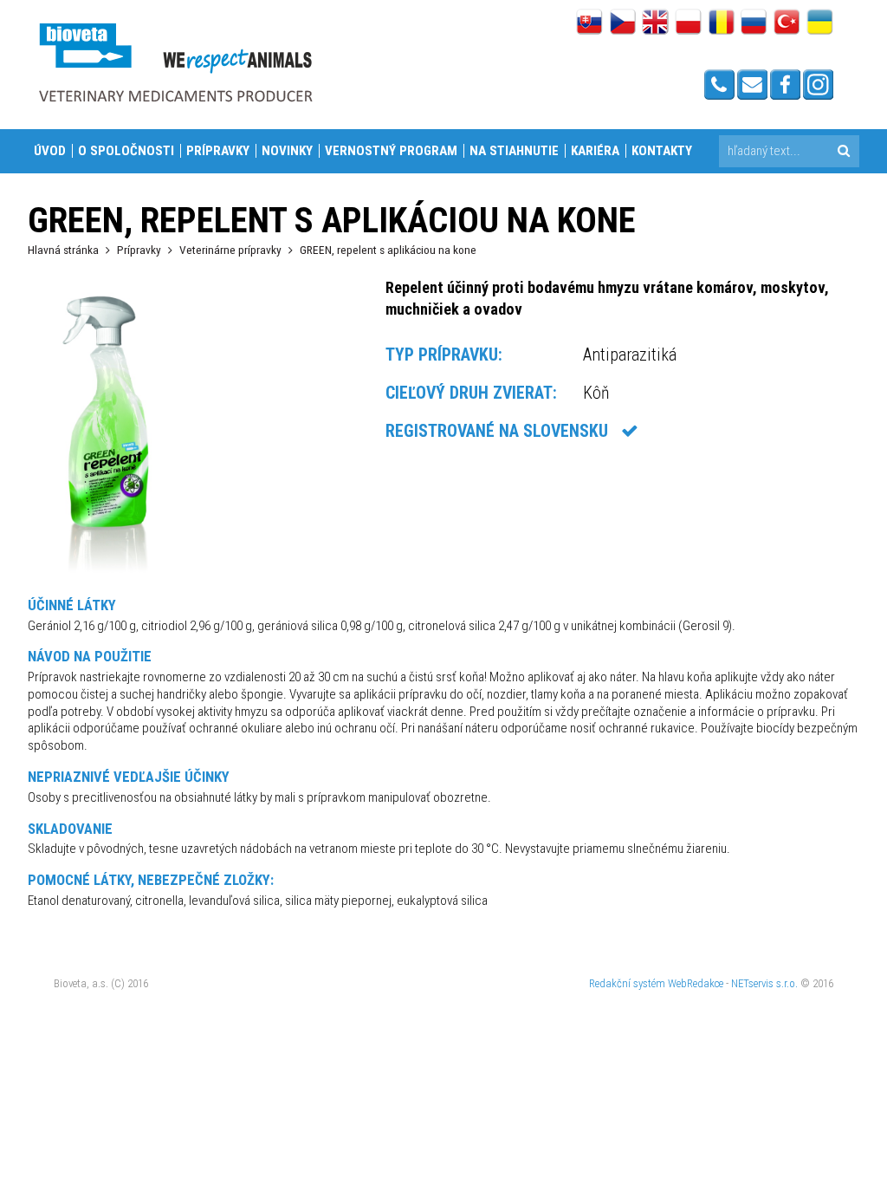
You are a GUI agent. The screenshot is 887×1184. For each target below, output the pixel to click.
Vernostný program (391, 151)
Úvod (50, 151)
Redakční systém (627, 983)
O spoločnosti (126, 151)
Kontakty (661, 151)
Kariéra (595, 151)
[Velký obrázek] (106, 575)
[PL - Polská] (688, 23)
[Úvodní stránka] (175, 62)
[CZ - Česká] (622, 23)
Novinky (287, 151)
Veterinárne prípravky (230, 250)
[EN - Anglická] (655, 23)
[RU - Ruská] (754, 23)
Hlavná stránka (63, 250)
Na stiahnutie (514, 151)
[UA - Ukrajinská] (819, 23)
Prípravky (217, 151)
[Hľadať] (843, 151)
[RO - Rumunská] (721, 23)
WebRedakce (695, 983)
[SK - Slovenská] (589, 23)
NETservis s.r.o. (764, 983)
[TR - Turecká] (787, 23)
